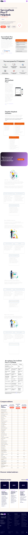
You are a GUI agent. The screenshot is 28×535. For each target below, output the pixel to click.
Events (8, 524)
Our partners (8, 518)
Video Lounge (9, 525)
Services (15, 519)
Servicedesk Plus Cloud (24, 523)
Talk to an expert (3, 27)
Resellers (8, 527)
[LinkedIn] (0, 525)
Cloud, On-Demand (16, 524)
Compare (13, 26)
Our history (8, 517)
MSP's (8, 526)
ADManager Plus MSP (24, 515)
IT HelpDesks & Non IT (17, 516)
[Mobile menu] (27, 1)
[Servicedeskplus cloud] (7, 50)
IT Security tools (16, 522)
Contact (8, 528)
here (16, 392)
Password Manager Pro (24, 524)
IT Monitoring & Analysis (17, 515)
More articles (23, 479)
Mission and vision (9, 519)
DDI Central (22, 516)
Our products (9, 515)
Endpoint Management (17, 523)
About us (8, 516)
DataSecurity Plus (23, 522)
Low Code (15, 525)
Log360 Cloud (23, 519)
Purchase (11, 407)
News (8, 520)
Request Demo (8, 27)
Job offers (8, 521)
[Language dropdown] (27, 532)
